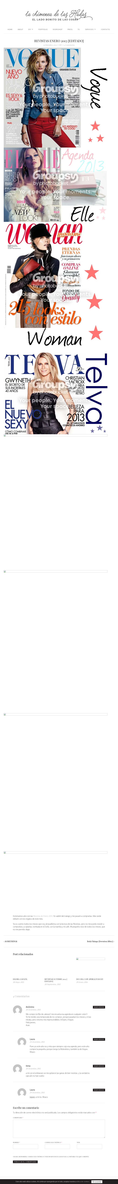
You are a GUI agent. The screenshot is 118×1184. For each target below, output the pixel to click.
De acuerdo (97, 1182)
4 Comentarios (69, 45)
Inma (28, 1066)
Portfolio (43, 29)
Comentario (18, 1118)
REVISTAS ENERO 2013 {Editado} (59, 41)
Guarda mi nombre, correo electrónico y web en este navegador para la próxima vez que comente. (51, 1157)
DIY (29, 29)
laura (32, 1039)
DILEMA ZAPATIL (20, 979)
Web (78, 1142)
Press (70, 29)
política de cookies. (82, 1182)
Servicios (89, 29)
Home (10, 29)
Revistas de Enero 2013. (43, 916)
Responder (99, 1007)
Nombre (16, 1142)
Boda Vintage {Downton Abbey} (100, 941)
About (20, 29)
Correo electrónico (53, 1142)
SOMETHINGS (11, 941)
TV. (79, 29)
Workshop (57, 29)
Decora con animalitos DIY (89, 979)
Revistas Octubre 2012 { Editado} (56, 980)
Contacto (105, 29)
